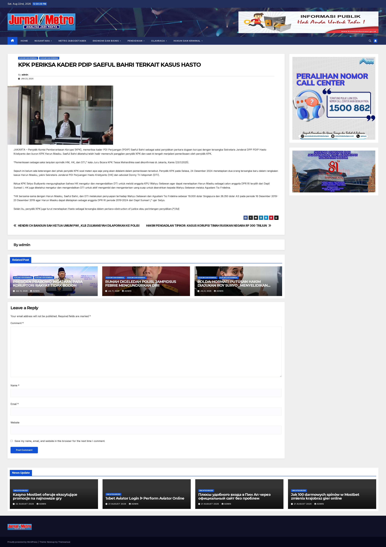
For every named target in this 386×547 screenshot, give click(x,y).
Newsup (51, 542)
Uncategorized (21, 490)
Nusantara (43, 40)
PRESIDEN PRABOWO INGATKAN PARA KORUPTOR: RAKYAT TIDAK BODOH (47, 283)
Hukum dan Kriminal (187, 40)
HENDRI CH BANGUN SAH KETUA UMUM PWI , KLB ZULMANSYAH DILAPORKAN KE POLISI (78, 225)
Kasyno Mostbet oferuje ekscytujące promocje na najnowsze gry (45, 496)
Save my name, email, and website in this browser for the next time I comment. (59, 441)
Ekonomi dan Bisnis (106, 40)
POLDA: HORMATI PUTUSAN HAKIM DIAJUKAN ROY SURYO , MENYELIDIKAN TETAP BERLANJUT (233, 285)
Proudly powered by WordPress (23, 542)
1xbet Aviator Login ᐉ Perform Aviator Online (145, 498)
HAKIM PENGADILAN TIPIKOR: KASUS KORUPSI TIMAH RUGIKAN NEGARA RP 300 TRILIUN (206, 225)
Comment (17, 323)
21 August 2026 (117, 504)
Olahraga (158, 40)
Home (24, 40)
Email (15, 403)
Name (15, 385)
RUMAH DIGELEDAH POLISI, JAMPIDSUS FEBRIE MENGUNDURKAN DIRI (140, 283)
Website (15, 422)
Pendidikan (135, 40)
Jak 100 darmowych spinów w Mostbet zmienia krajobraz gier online (325, 496)
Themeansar (64, 542)
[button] (370, 40)
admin (25, 74)
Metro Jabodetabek (72, 40)
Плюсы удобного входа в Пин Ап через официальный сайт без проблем (234, 496)
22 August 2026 (25, 504)
